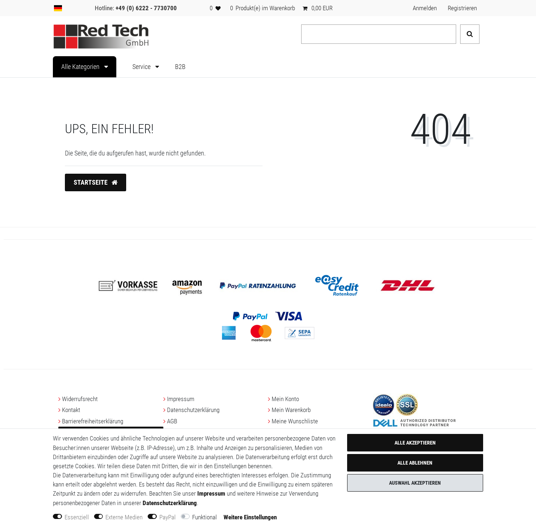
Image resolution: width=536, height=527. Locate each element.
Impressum (180, 399)
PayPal (167, 517)
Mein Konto (285, 399)
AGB (172, 421)
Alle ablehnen (414, 463)
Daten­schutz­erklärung (193, 409)
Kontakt (71, 409)
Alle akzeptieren (415, 443)
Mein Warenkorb (291, 409)
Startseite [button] (91, 182)
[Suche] (469, 34)
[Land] (58, 8)
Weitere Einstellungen (250, 517)
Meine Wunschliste (295, 421)
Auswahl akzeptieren (415, 483)
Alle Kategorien (81, 66)
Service (142, 66)
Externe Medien (124, 517)
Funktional (204, 517)
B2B (180, 66)
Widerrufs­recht (80, 399)
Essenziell (77, 517)
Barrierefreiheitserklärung (92, 421)
